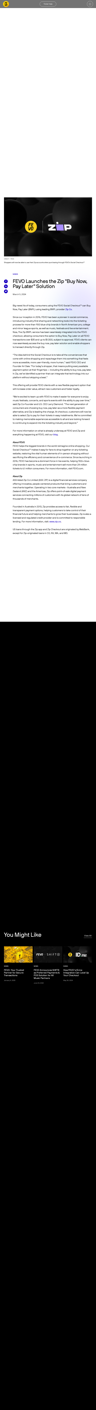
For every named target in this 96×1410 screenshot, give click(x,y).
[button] (90, 4)
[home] (6, 4)
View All (88, 936)
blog (55, 434)
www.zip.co (55, 521)
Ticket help (48, 4)
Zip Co (68, 309)
